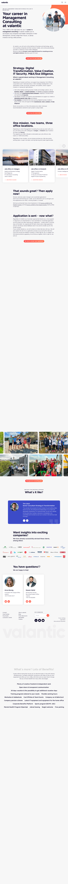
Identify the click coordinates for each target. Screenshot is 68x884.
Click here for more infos (34, 113)
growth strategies (30, 91)
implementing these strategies (30, 93)
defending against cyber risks (22, 98)
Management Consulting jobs (34, 480)
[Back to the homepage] (4, 2)
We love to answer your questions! (34, 241)
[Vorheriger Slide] (60, 145)
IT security (25, 95)
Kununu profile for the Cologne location (36, 204)
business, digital (18, 91)
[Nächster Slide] (63, 145)
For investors (17, 100)
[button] (65, 2)
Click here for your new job (34, 58)
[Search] (62, 2)
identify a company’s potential (46, 91)
